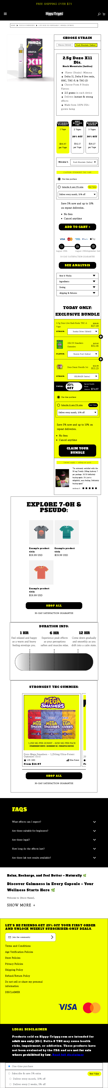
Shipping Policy (14, 969)
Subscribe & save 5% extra (72, 187)
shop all (54, 605)
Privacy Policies (14, 964)
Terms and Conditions (18, 946)
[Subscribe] (52, 937)
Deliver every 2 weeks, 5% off (29, 1084)
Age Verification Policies (19, 952)
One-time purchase (69, 179)
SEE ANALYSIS (77, 265)
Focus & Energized (27, 25)
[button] (77, 276)
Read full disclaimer (68, 1055)
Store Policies (12, 958)
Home (13, 25)
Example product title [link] (39, 550)
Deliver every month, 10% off (29, 1078)
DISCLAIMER (12, 992)
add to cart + (77, 227)
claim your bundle (77, 450)
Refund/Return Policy (17, 976)
